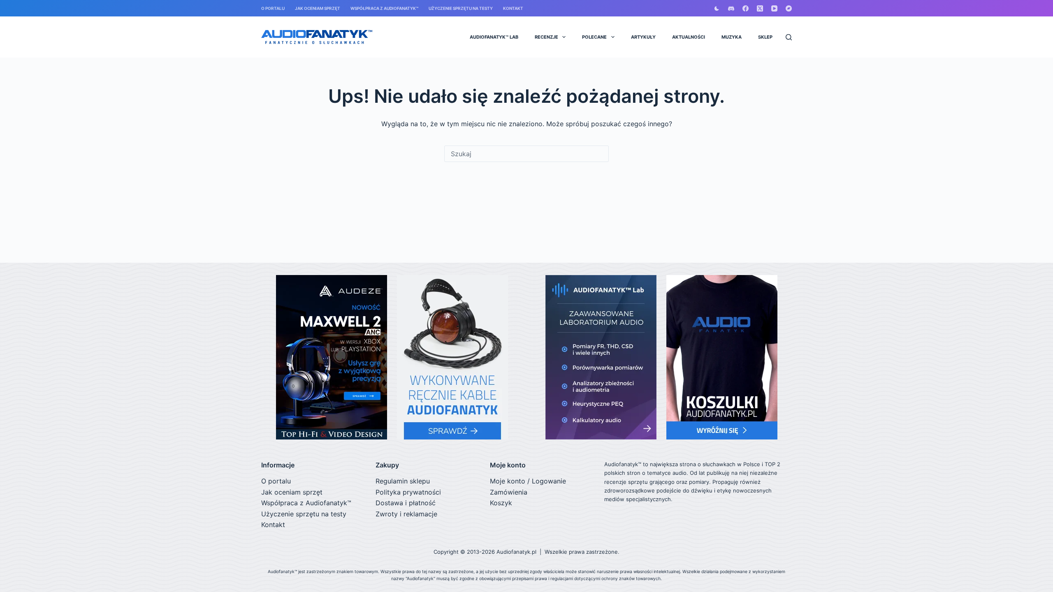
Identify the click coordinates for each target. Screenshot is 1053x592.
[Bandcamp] (789, 8)
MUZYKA (731, 37)
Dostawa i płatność (406, 503)
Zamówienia (508, 492)
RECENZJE (546, 37)
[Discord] (731, 8)
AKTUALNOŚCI (688, 37)
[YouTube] (774, 8)
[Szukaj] (789, 37)
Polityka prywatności (408, 492)
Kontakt (513, 8)
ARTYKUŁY (643, 37)
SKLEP (765, 37)
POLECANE (594, 37)
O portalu (273, 8)
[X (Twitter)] (760, 8)
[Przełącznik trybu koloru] (717, 8)
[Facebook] (745, 8)
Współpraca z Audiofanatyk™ (384, 8)
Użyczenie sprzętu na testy (461, 8)
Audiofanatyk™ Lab (494, 37)
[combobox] (526, 154)
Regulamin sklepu (403, 481)
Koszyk (501, 503)
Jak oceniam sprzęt (317, 8)
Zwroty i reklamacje (406, 514)
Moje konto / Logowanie (528, 481)
